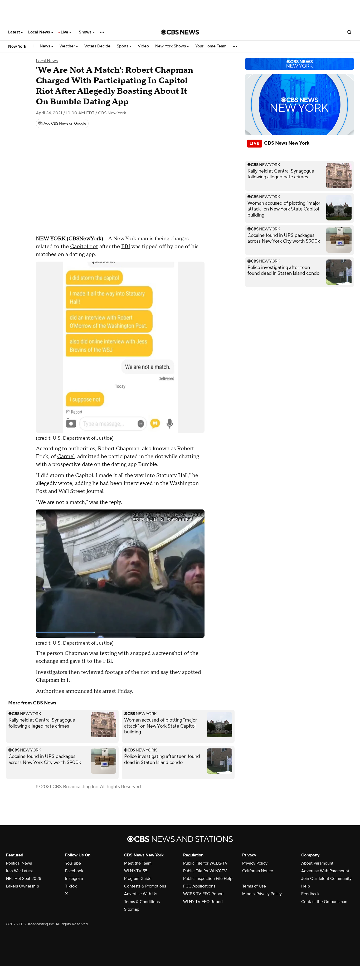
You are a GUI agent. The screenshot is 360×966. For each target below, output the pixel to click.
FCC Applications (199, 886)
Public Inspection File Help (207, 878)
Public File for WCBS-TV (205, 863)
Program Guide (138, 878)
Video (143, 46)
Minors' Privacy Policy (262, 894)
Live (65, 32)
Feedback (310, 894)
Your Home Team (210, 46)
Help (305, 886)
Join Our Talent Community (326, 878)
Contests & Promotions (145, 886)
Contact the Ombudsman (324, 902)
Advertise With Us (140, 894)
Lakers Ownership (22, 886)
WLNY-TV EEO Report (203, 902)
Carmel (66, 456)
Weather (68, 46)
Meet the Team (138, 863)
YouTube (73, 863)
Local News (39, 32)
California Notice (257, 871)
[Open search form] (349, 32)
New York (17, 46)
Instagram (74, 878)
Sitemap (131, 909)
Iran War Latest (19, 871)
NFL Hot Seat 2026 (23, 878)
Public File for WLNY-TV (205, 871)
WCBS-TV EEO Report (203, 894)
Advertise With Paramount (325, 871)
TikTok (71, 886)
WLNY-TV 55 (135, 871)
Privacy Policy (254, 863)
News (45, 46)
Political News (19, 863)
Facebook (74, 871)
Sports (123, 46)
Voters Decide (97, 46)
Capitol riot (84, 246)
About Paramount (317, 863)
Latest (14, 32)
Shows (86, 32)
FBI (125, 246)
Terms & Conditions (142, 902)
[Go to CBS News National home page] (180, 32)
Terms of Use (254, 886)
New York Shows (171, 46)
